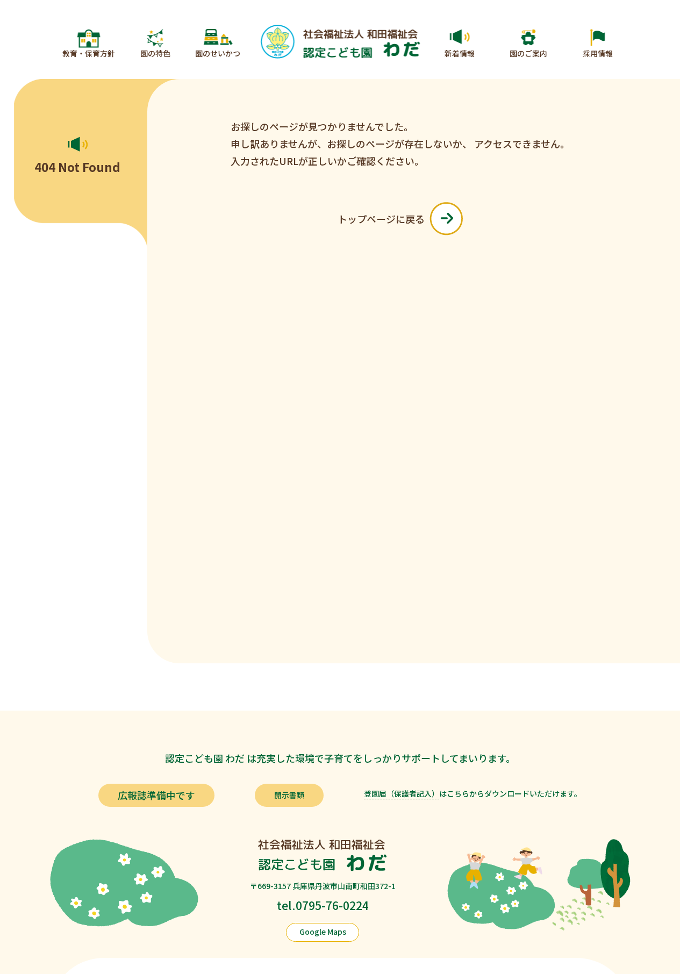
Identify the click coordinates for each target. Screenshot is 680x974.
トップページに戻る (381, 219)
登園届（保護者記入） (401, 793)
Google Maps (322, 931)
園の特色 (155, 53)
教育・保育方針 (88, 53)
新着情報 (460, 53)
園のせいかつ (217, 53)
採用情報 (598, 53)
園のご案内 (528, 53)
